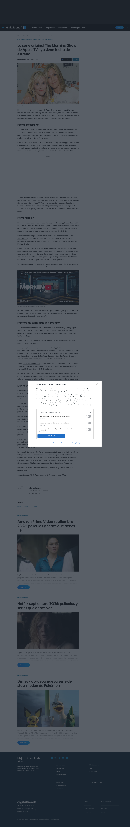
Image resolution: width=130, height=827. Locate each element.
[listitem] (65, 412)
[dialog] (65, 413)
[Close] (98, 384)
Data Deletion (54, 443)
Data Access (65, 443)
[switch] (88, 416)
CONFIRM (51, 436)
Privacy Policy (76, 443)
